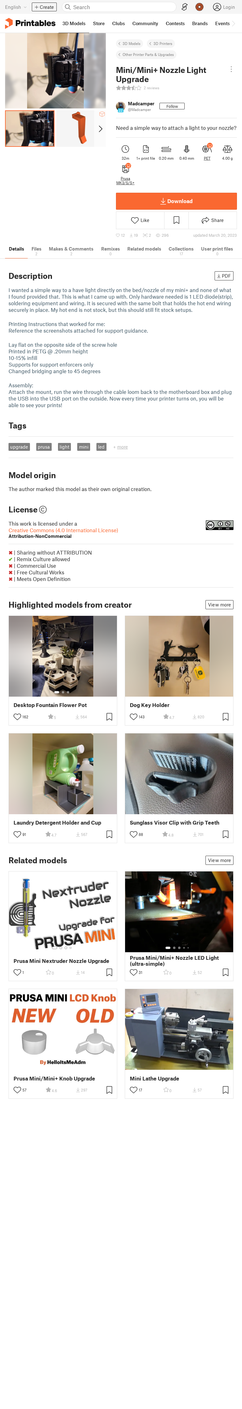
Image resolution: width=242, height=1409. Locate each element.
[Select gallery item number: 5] (188, 948)
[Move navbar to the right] (233, 23)
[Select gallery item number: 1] (56, 692)
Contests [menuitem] (175, 23)
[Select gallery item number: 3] (68, 692)
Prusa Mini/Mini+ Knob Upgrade (54, 1078)
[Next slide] (100, 128)
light (64, 447)
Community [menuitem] (145, 23)
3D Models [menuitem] (73, 23)
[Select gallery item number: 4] (71, 948)
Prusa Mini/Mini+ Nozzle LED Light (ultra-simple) (174, 961)
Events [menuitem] (222, 23)
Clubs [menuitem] (118, 23)
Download (180, 201)
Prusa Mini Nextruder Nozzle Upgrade (61, 961)
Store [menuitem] (99, 23)
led (101, 447)
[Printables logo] (30, 23)
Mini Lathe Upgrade (154, 1078)
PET (207, 158)
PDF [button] (226, 276)
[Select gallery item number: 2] (63, 692)
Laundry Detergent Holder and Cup (57, 823)
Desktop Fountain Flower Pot (50, 705)
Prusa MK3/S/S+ (125, 180)
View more (219, 604)
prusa (44, 447)
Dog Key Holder (150, 705)
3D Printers (162, 43)
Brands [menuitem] (200, 23)
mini (84, 447)
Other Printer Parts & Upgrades (148, 54)
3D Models (132, 43)
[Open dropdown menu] (231, 69)
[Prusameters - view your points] (199, 7)
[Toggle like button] (17, 717)
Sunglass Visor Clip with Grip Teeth (174, 823)
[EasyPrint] (184, 7)
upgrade (19, 447)
